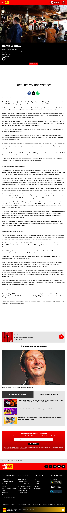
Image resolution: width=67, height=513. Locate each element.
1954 (11, 49)
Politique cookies (36, 504)
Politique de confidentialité (49, 504)
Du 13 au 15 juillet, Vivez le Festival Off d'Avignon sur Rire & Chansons (38, 409)
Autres (8, 54)
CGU (29, 504)
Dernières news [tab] (17, 394)
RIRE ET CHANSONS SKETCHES (23, 337)
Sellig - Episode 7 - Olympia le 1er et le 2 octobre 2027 (17, 387)
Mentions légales (21, 504)
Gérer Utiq (61, 504)
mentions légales (13, 448)
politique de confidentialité (22, 448)
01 (9, 49)
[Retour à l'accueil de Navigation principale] (7, 2)
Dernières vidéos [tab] (49, 394)
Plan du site (6, 504)
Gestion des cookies (33, 506)
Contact (13, 504)
